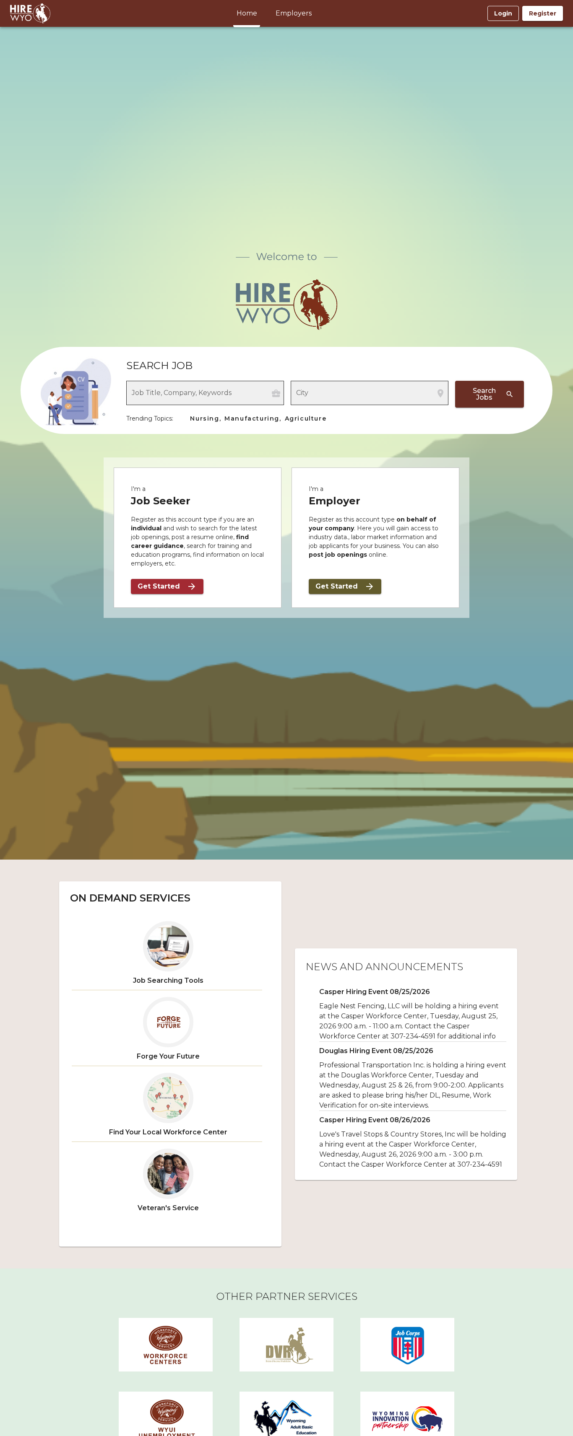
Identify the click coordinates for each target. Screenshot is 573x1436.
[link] (165, 1344)
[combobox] (199, 397)
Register (542, 13)
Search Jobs (484, 394)
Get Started (159, 586)
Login (503, 13)
